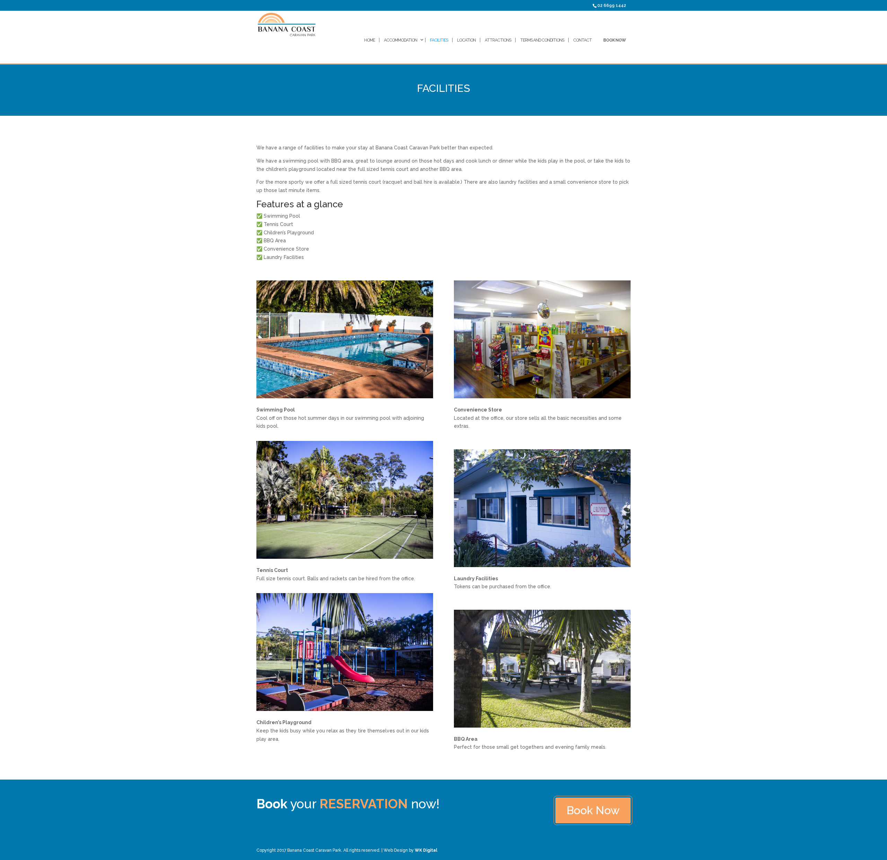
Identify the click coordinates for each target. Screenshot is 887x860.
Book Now (593, 810)
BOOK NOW (614, 40)
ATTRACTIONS (498, 40)
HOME (369, 40)
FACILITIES (439, 40)
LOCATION (466, 40)
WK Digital (426, 850)
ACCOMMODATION (400, 40)
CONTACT (582, 40)
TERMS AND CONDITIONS (542, 40)
